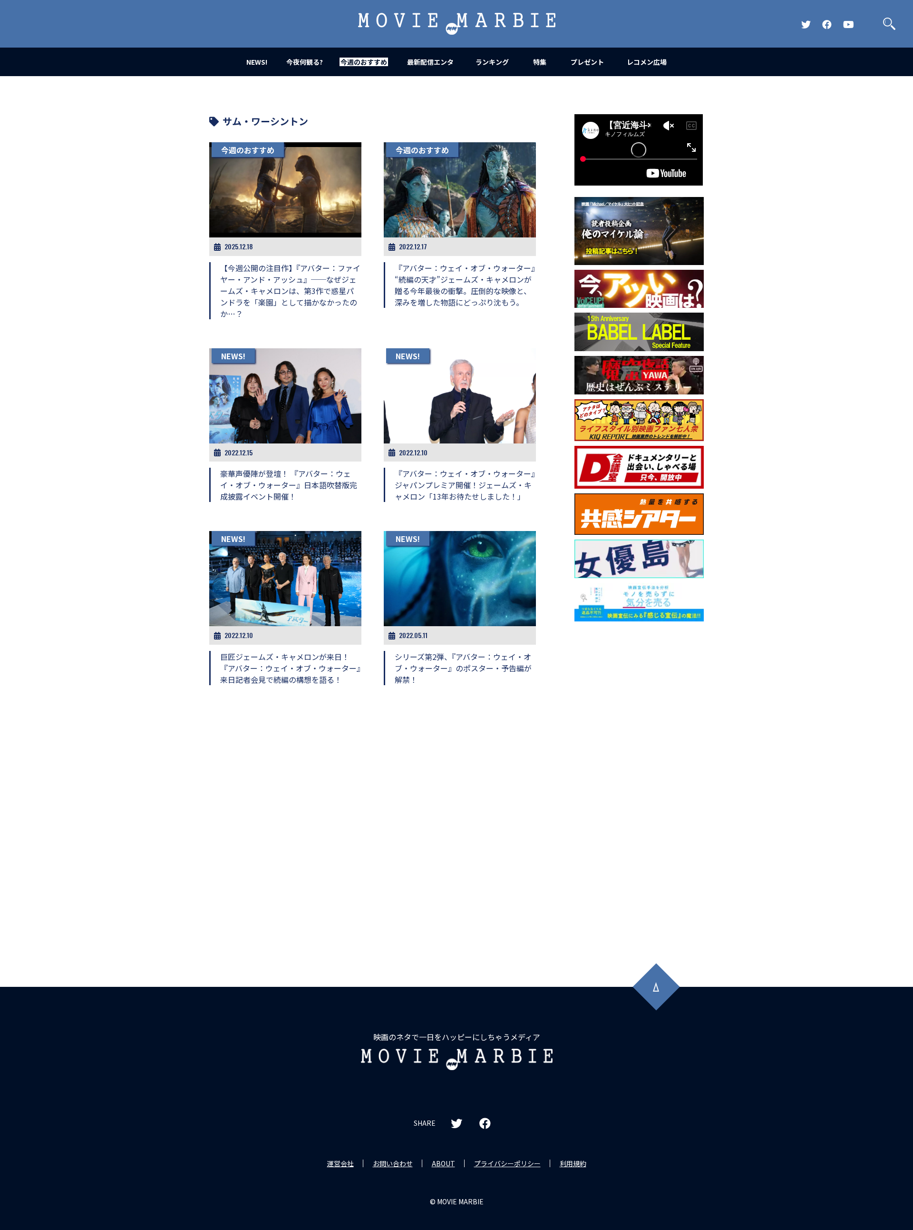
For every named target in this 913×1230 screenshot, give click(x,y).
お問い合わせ (393, 1163)
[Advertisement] (639, 779)
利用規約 (573, 1163)
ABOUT (443, 1163)
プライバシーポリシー (507, 1163)
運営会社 (340, 1163)
